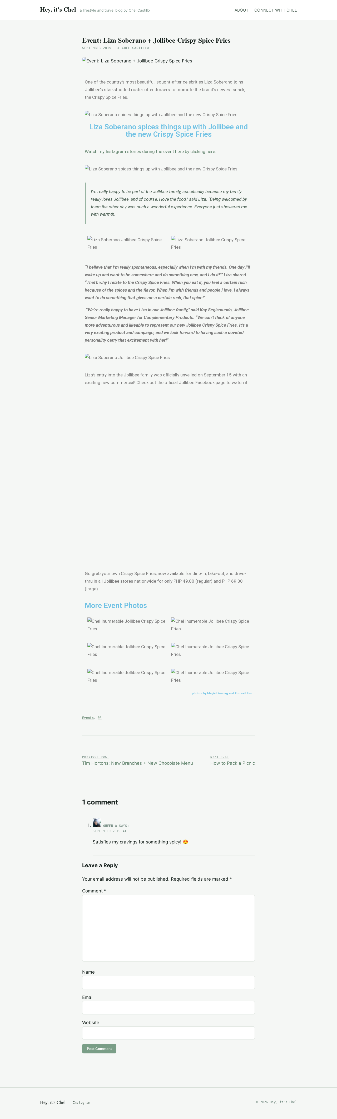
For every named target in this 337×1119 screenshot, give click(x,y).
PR (100, 718)
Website (90, 1022)
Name (88, 972)
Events (88, 718)
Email (87, 997)
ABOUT (242, 10)
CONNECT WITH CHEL (275, 10)
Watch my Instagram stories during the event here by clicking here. (150, 151)
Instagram (81, 1103)
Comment (94, 891)
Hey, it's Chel (58, 9)
